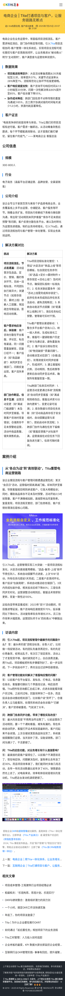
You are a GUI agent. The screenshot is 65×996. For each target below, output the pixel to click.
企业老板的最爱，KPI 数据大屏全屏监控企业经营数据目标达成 (34, 944)
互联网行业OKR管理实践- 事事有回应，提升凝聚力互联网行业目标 (34, 952)
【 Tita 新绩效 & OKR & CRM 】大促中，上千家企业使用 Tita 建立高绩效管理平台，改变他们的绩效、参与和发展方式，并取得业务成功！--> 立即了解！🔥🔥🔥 (32, 982)
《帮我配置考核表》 (12, 839)
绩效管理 (23, 831)
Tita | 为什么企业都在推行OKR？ (23, 922)
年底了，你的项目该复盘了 (20, 915)
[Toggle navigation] (61, 5)
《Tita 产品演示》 (30, 835)
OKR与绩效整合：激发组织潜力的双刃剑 (27, 900)
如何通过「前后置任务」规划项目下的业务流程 (31, 930)
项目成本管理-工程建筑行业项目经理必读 (28, 885)
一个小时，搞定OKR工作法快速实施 (25, 907)
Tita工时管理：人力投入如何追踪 (23, 937)
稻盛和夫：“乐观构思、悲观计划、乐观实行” (30, 892)
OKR (14, 831)
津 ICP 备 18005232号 (44, 988)
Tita (52, 43)
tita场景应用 (14, 26)
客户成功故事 (27, 26)
